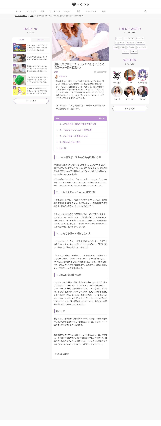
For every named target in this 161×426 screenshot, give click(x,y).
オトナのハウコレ (21, 16)
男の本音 (131, 47)
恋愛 (43, 11)
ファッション (91, 11)
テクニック (119, 43)
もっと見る (31, 101)
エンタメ (67, 11)
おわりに (63, 148)
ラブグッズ (129, 38)
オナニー (140, 43)
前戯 (122, 47)
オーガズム (141, 47)
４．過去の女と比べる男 (69, 142)
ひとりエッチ (55, 11)
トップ (18, 11)
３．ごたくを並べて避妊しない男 (73, 136)
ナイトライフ (30, 11)
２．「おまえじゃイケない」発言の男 (75, 130)
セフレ (134, 52)
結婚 (103, 11)
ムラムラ (130, 43)
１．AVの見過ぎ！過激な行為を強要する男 (77, 124)
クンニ (125, 52)
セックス (139, 38)
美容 (78, 11)
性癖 (116, 47)
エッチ (119, 38)
